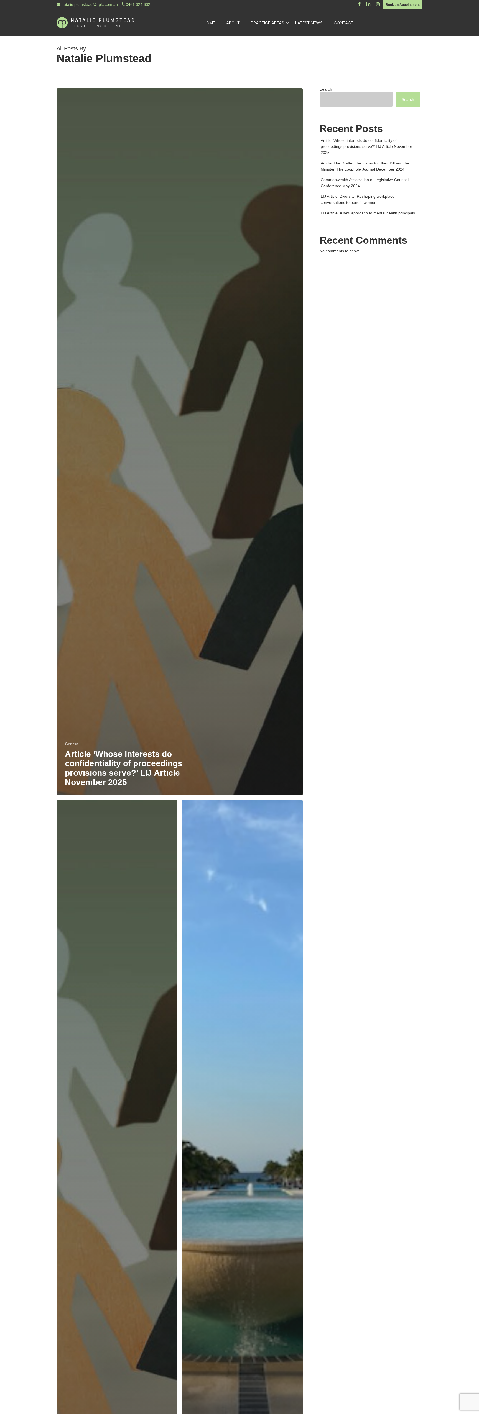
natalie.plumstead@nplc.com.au (89, 4)
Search (326, 89)
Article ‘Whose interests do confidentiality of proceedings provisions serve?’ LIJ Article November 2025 (366, 146)
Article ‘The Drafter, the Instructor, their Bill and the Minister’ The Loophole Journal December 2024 (365, 166)
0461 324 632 (137, 4)
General (72, 744)
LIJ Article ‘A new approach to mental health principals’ (368, 213)
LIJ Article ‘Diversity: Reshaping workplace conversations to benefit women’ (357, 199)
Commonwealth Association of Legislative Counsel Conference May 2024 (365, 183)
